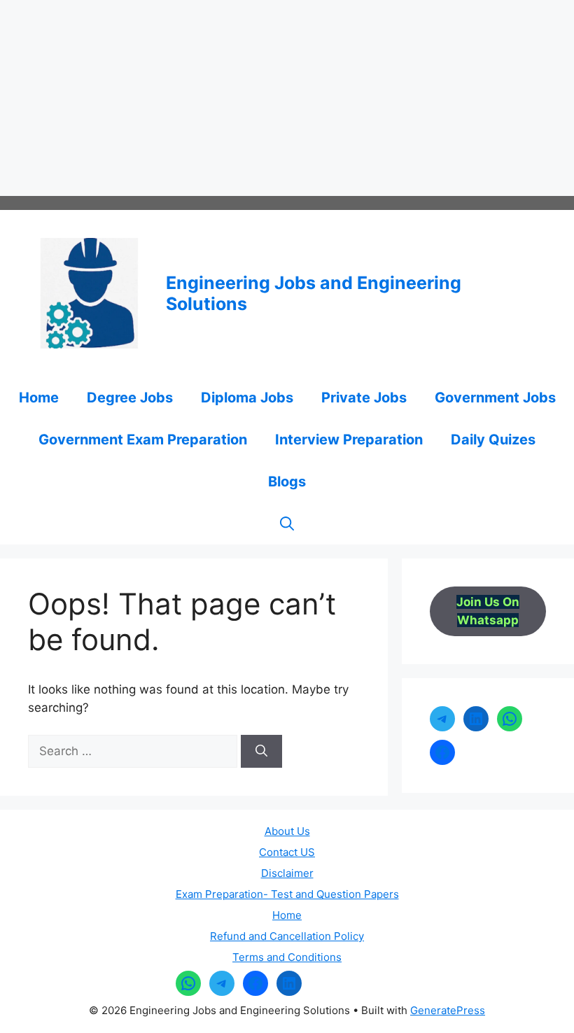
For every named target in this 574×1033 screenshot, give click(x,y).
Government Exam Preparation (142, 439)
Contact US (287, 852)
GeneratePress (447, 1010)
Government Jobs (495, 397)
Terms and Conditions (287, 957)
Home (39, 397)
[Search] (261, 751)
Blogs (287, 481)
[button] (287, 523)
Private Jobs (364, 397)
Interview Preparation (349, 439)
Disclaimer (287, 873)
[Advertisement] (287, 98)
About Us (287, 831)
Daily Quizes (493, 439)
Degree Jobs (130, 397)
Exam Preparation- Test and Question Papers (287, 894)
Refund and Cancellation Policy (287, 936)
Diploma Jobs (247, 397)
